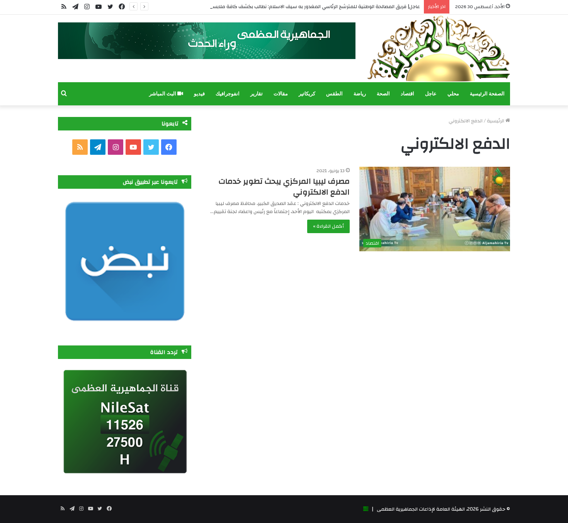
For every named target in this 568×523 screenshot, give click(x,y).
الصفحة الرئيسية (487, 93)
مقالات (281, 93)
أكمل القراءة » (328, 226)
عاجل (431, 93)
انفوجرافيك (228, 93)
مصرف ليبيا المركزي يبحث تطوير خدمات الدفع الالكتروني (284, 186)
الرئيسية (496, 120)
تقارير (256, 93)
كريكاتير (307, 93)
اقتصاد (407, 93)
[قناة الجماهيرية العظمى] (438, 48)
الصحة (383, 93)
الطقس (334, 93)
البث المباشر (163, 93)
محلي (453, 93)
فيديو (199, 93)
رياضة (360, 93)
